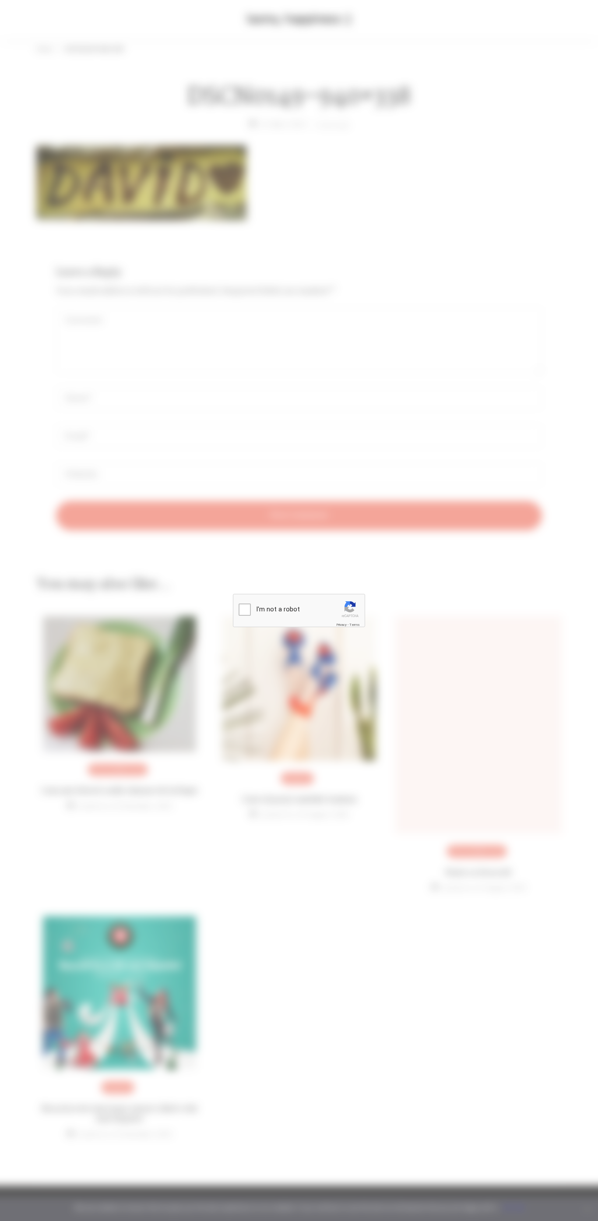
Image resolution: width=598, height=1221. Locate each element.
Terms (354, 625)
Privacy (341, 625)
